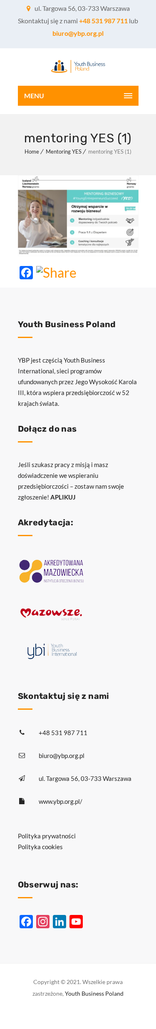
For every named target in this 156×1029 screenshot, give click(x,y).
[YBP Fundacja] (78, 67)
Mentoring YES (64, 151)
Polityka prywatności (47, 836)
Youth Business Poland (94, 993)
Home (32, 151)
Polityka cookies (40, 846)
